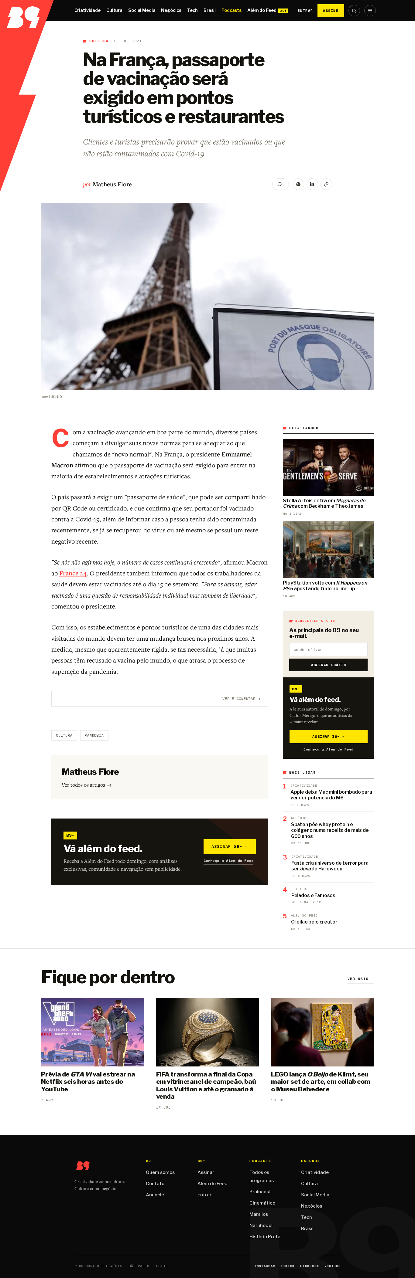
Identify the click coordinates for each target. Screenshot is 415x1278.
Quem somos (160, 1172)
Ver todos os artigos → (87, 784)
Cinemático (262, 1203)
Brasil (210, 10)
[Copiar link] (326, 184)
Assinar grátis (328, 664)
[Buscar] (354, 10)
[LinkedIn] (312, 184)
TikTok (288, 1266)
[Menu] (370, 10)
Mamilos (258, 1214)
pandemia (94, 735)
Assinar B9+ (229, 846)
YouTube (332, 1266)
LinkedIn (309, 1266)
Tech (192, 10)
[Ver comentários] (280, 184)
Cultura (114, 10)
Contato (155, 1183)
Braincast (260, 1192)
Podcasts (231, 10)
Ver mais (361, 978)
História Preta (264, 1236)
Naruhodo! (261, 1225)
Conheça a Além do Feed (229, 860)
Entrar (305, 10)
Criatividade (87, 10)
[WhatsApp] (298, 184)
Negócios (171, 10)
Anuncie (155, 1195)
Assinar (205, 1172)
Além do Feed (261, 10)
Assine (331, 10)
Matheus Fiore (112, 184)
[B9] (27, 10)
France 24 (73, 573)
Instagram (264, 1266)
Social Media (141, 10)
